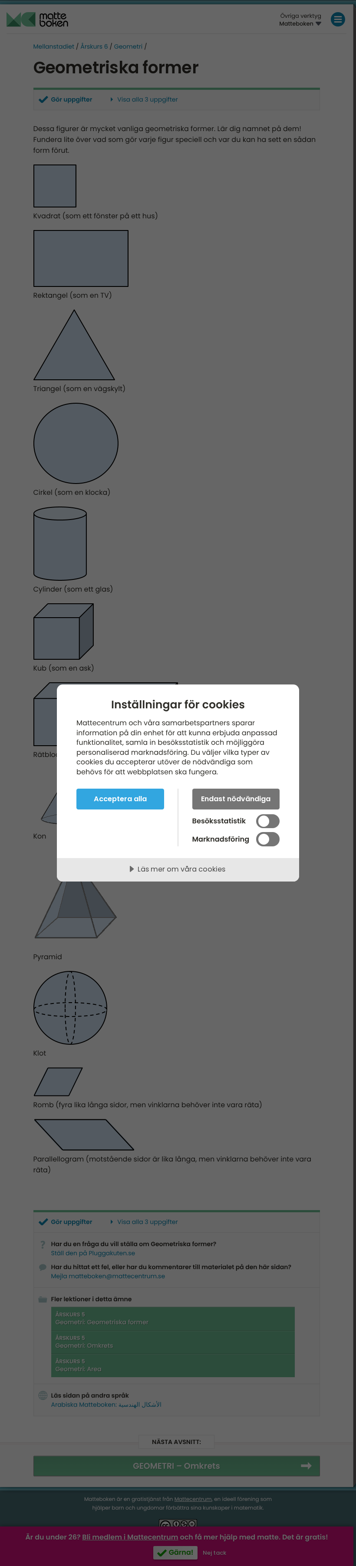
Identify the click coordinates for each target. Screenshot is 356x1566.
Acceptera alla (120, 799)
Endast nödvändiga (235, 799)
